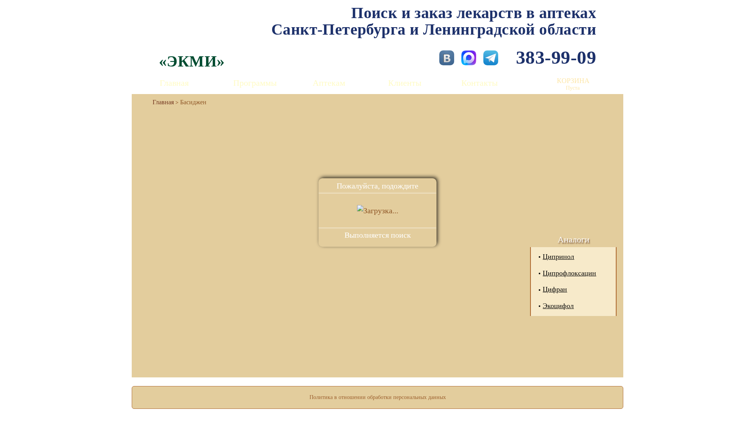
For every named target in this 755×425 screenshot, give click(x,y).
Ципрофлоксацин (569, 273)
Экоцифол (558, 306)
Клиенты (405, 83)
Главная (174, 83)
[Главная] (160, 102)
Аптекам (329, 83)
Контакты (479, 83)
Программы (255, 83)
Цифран (555, 289)
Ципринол (558, 257)
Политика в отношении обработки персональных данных (377, 397)
